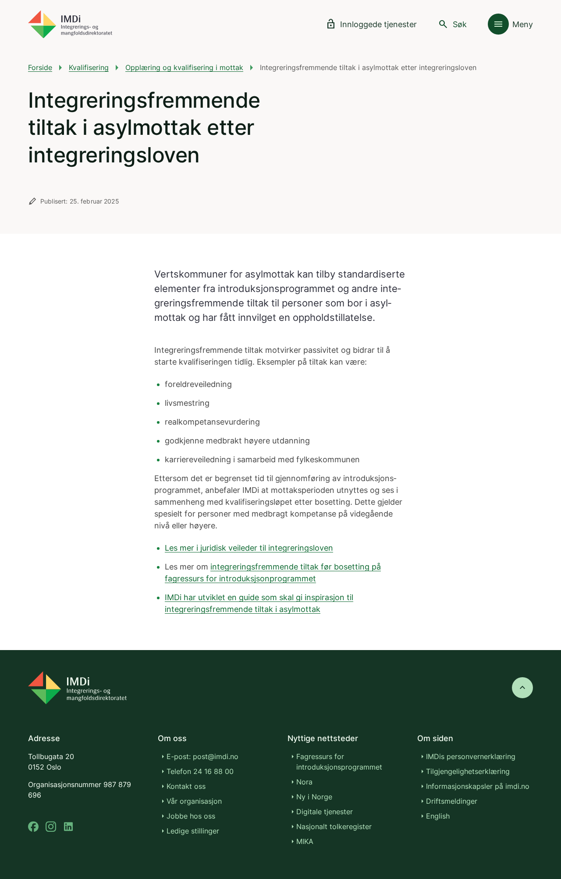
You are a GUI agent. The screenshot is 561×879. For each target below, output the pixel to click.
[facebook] (33, 826)
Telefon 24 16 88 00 (200, 771)
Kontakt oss (186, 786)
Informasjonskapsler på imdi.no (477, 786)
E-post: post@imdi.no (202, 756)
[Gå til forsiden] (70, 24)
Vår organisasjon (194, 801)
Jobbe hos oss (191, 816)
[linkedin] (68, 826)
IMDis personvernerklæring (470, 756)
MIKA (304, 841)
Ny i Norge (314, 796)
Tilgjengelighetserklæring (468, 771)
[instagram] (51, 826)
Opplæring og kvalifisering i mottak (184, 67)
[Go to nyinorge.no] (77, 687)
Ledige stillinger (193, 830)
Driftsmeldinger (451, 801)
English (438, 816)
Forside (40, 67)
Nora (304, 781)
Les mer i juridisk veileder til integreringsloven (249, 547)
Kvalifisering (89, 67)
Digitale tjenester (324, 811)
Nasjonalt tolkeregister (334, 826)
